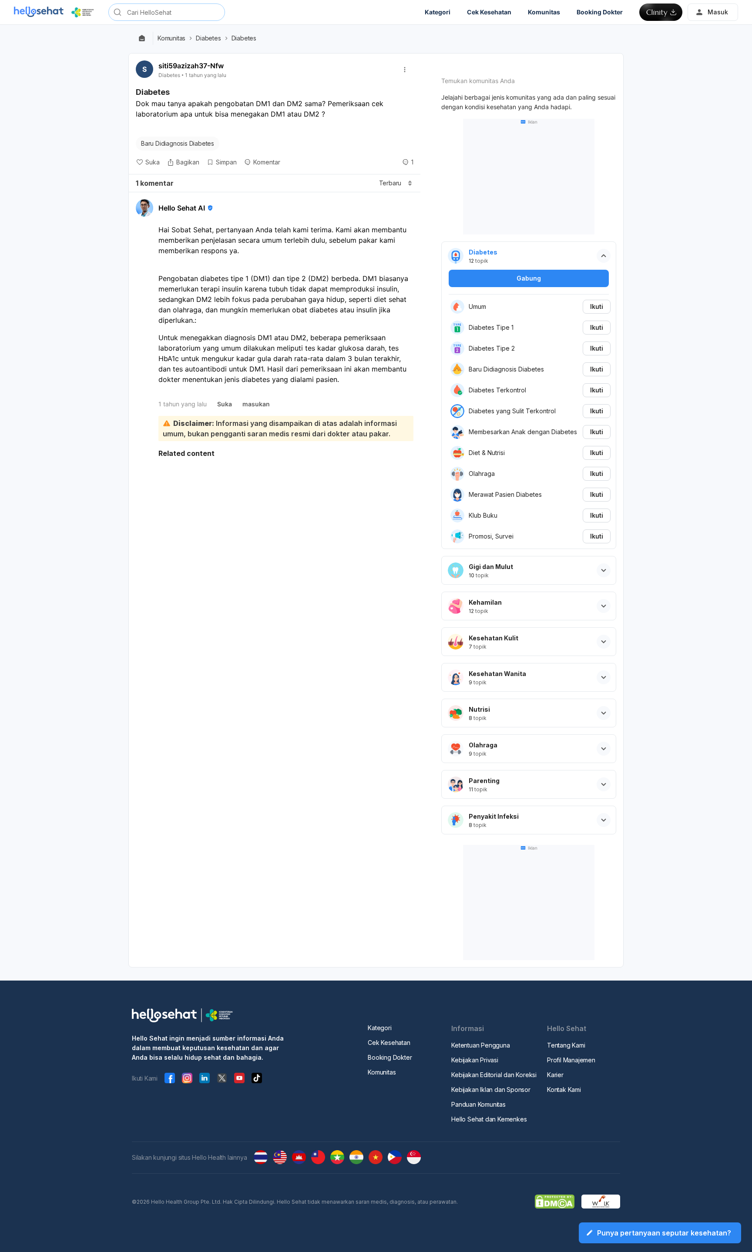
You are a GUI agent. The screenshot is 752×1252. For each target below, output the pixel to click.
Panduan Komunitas (478, 1104)
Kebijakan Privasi (474, 1060)
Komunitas (171, 38)
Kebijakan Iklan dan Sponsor (490, 1089)
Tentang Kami (566, 1045)
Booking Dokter (390, 1057)
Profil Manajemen (571, 1060)
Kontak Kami (564, 1089)
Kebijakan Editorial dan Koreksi (494, 1074)
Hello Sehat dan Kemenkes (489, 1119)
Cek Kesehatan (389, 1042)
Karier (555, 1074)
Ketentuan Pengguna (480, 1045)
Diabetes (208, 38)
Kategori (379, 1027)
